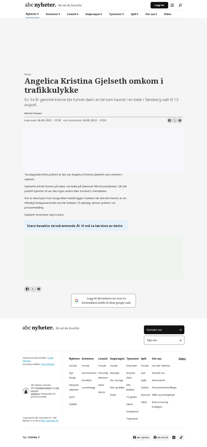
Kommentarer (89, 372)
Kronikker (87, 380)
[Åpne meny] (172, 5)
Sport (72, 396)
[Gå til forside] (86, 5)
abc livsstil (162, 437)
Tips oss (152, 340)
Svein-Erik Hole (47, 364)
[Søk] (180, 5)
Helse (101, 384)
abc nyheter (143, 437)
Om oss (150, 14)
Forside (73, 365)
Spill (133, 14)
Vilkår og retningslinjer (163, 394)
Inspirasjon (92, 14)
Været (129, 404)
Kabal (144, 402)
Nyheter (31, 14)
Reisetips (115, 372)
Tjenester (115, 14)
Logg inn (159, 5)
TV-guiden (131, 396)
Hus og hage (116, 380)
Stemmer (52, 14)
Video (167, 14)
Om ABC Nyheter (161, 365)
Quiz (143, 372)
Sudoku (145, 387)
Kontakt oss (154, 330)
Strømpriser (132, 411)
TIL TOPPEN (30, 437)
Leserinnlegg (88, 387)
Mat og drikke (117, 387)
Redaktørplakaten (44, 388)
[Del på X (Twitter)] (174, 120)
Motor (101, 392)
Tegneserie (132, 418)
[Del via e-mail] (179, 120)
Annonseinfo (158, 380)
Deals (113, 394)
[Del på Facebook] (169, 120)
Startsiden (131, 365)
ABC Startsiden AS (50, 420)
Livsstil (71, 14)
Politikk (73, 404)
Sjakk (143, 380)
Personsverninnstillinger (164, 387)
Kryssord (145, 394)
